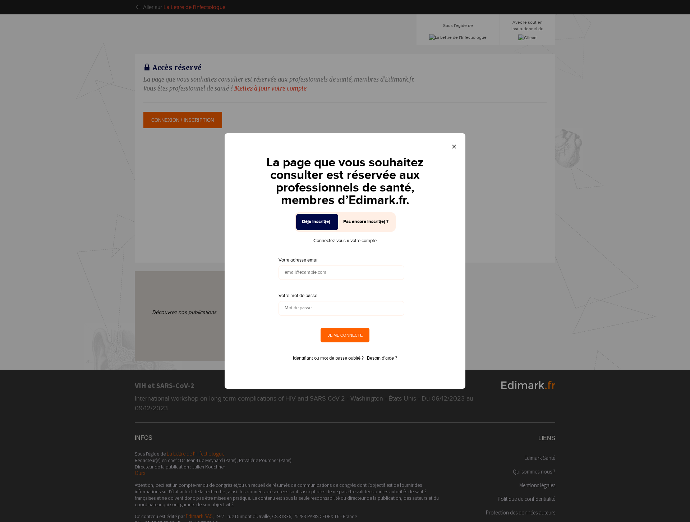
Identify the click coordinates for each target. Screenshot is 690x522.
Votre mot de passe (298, 296)
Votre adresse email (298, 260)
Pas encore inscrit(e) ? (365, 222)
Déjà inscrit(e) (316, 222)
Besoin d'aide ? (382, 358)
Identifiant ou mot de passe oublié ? (328, 358)
